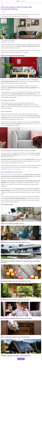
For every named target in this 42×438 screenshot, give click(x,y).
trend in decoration (9, 79)
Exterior (2, 279)
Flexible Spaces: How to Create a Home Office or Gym (15, 242)
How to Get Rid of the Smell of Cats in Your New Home (15, 337)
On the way (3, 317)
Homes (2, 4)
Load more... (21, 358)
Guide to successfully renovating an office (12, 223)
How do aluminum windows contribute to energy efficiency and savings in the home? (20, 261)
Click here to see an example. (13, 169)
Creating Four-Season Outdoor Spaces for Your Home (15, 299)
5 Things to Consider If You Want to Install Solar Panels (15, 355)
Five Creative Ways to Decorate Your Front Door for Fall (16, 281)
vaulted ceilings (29, 188)
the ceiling (11, 92)
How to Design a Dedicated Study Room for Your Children (16, 318)
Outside (2, 354)
